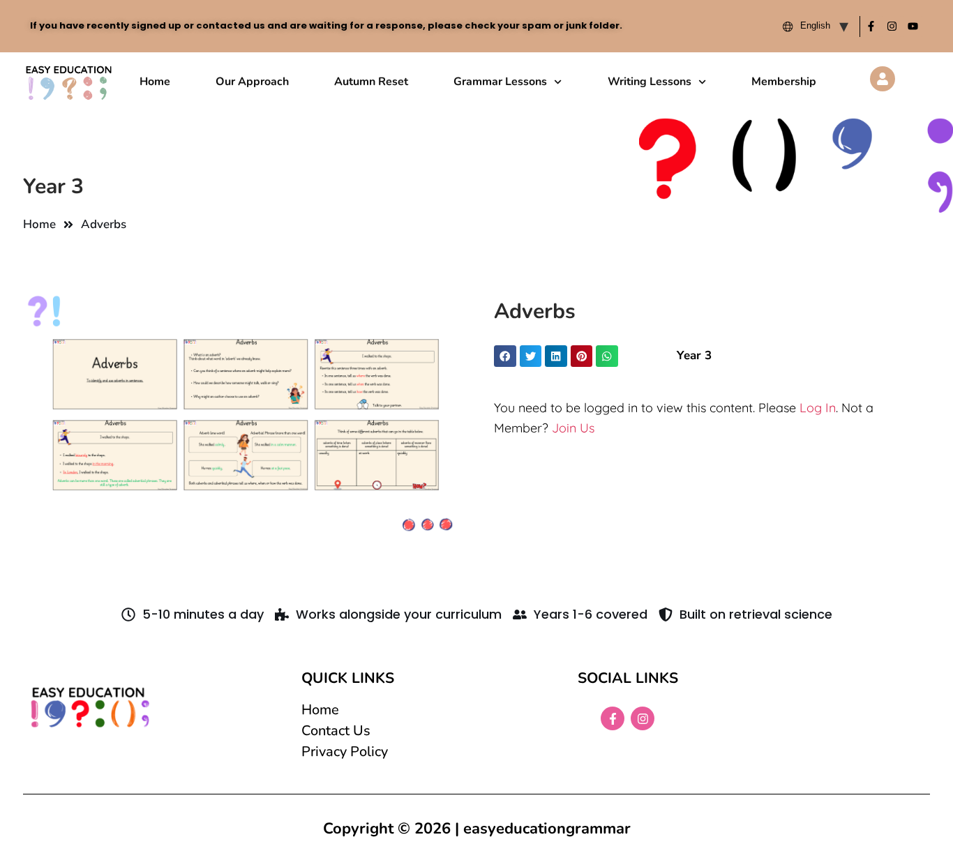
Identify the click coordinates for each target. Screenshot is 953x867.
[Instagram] (891, 26)
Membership (783, 81)
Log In (818, 408)
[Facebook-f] (870, 26)
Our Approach (252, 81)
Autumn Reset (371, 81)
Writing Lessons (649, 81)
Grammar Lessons (500, 81)
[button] (505, 356)
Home (155, 81)
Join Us (573, 428)
